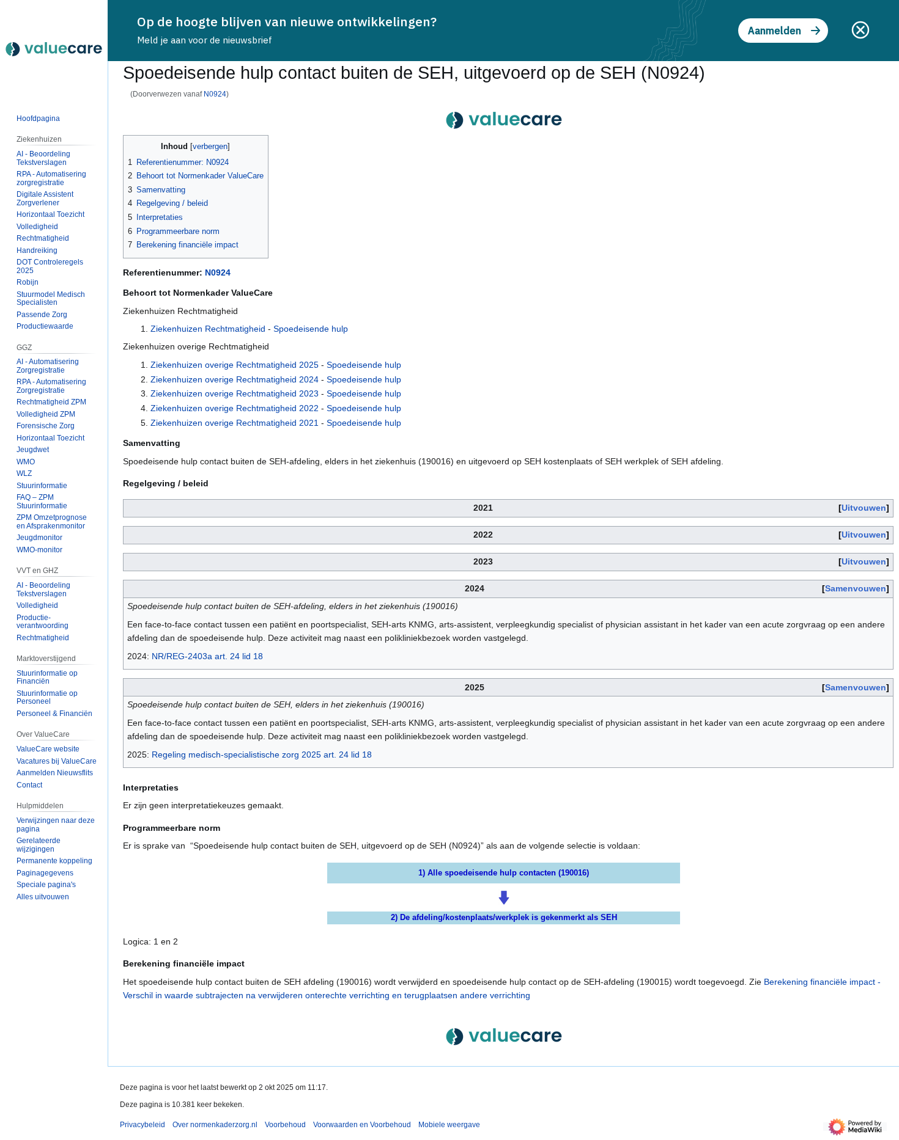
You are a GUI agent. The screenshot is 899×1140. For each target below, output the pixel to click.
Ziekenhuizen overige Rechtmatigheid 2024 (234, 379)
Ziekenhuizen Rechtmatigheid (207, 329)
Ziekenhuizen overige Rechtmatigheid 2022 (234, 408)
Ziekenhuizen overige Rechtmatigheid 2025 (234, 365)
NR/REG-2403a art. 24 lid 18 (207, 656)
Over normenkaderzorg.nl (214, 1124)
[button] (43, 897)
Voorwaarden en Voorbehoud (362, 1124)
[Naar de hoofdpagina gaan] (54, 49)
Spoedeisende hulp (310, 329)
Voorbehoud (285, 1124)
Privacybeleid (142, 1124)
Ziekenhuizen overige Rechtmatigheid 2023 (234, 393)
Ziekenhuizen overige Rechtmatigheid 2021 (234, 423)
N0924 (215, 94)
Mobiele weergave (449, 1124)
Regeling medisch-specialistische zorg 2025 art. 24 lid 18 (262, 754)
